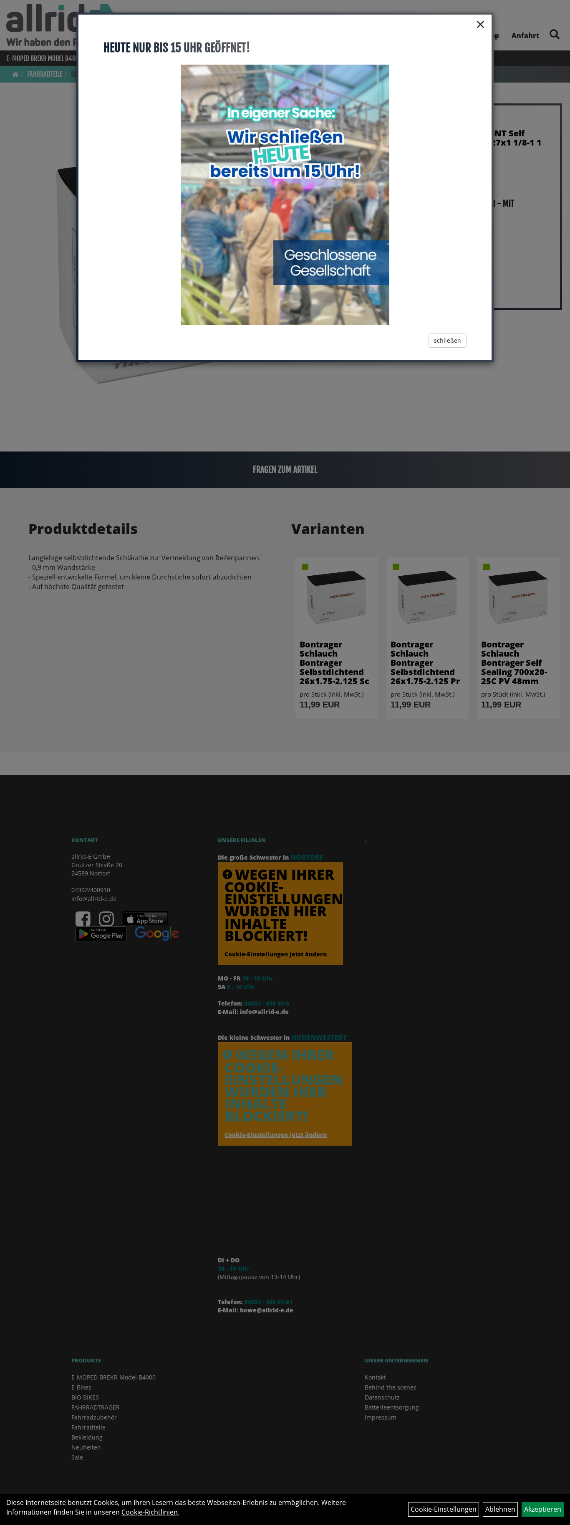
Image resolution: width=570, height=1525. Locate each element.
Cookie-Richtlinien (149, 1512)
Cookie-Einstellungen (444, 1509)
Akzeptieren (542, 1509)
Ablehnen (500, 1509)
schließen (447, 340)
